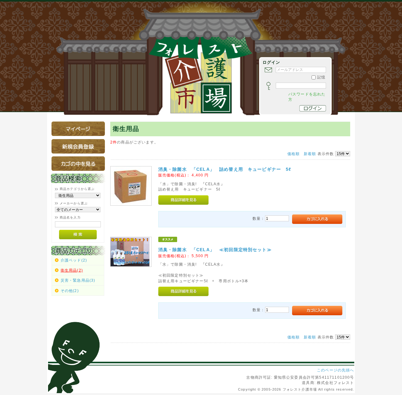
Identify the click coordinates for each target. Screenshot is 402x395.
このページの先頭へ (335, 370)
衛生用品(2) (72, 270)
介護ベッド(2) (74, 260)
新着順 (310, 154)
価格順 (293, 154)
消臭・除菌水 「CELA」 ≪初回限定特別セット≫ (215, 249)
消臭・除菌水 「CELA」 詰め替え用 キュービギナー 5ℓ (224, 169)
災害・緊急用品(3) (78, 280)
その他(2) (70, 291)
